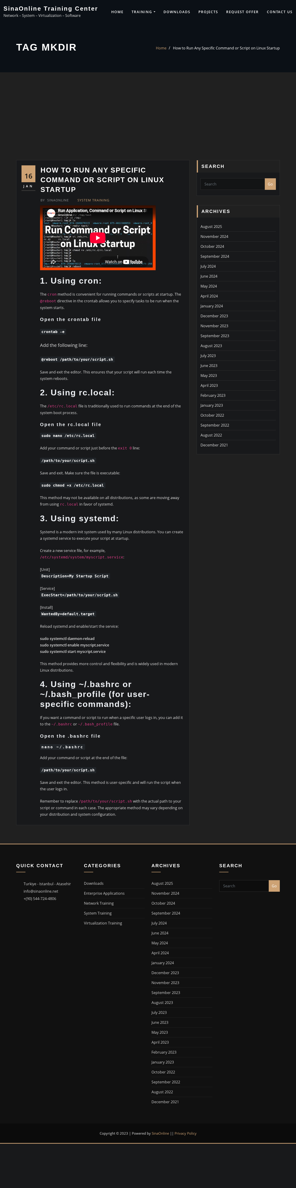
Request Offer (242, 11)
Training (143, 11)
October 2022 (212, 415)
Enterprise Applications (104, 893)
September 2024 (214, 256)
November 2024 (214, 236)
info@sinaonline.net (41, 891)
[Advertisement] (148, 125)
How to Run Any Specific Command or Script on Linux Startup (226, 48)
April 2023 (209, 385)
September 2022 (214, 425)
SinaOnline (54, 200)
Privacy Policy (186, 1133)
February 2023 (212, 395)
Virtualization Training (103, 923)
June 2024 (208, 276)
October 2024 (212, 246)
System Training (93, 200)
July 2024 (208, 266)
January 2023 (211, 405)
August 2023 (211, 345)
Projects (208, 11)
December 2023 (214, 315)
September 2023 (214, 335)
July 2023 (208, 355)
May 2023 (208, 375)
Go (270, 184)
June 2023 (208, 365)
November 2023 (214, 325)
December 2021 (214, 445)
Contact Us (280, 11)
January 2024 (211, 306)
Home (117, 11)
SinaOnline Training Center (50, 8)
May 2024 (208, 286)
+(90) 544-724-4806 (40, 898)
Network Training (99, 903)
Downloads (176, 11)
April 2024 (209, 296)
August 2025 (211, 226)
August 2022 (211, 435)
